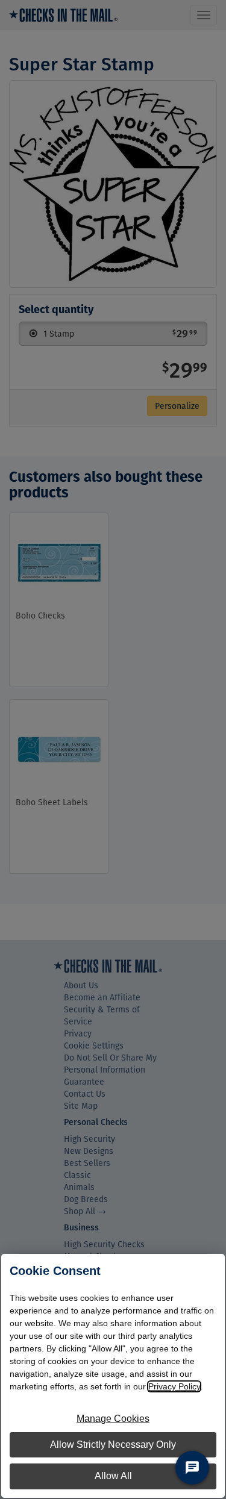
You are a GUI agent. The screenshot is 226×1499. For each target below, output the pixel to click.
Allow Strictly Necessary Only (113, 1444)
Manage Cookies (113, 1418)
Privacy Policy (174, 1386)
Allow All (113, 1476)
